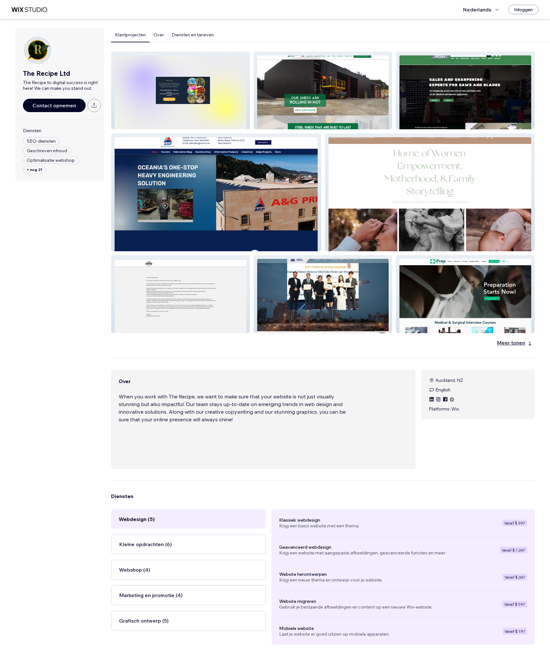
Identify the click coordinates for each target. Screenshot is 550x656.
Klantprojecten (130, 35)
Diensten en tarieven (193, 35)
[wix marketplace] (29, 9)
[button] (180, 90)
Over (158, 35)
